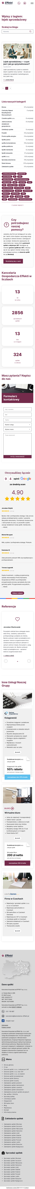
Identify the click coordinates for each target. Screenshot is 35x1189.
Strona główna (8, 1065)
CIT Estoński (19, 196)
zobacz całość (9, 655)
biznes (27, 187)
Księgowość (11, 718)
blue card (18, 190)
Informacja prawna (10, 1112)
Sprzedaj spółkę (9, 1096)
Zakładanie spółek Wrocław (13, 1124)
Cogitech (26, 1187)
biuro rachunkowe (7, 187)
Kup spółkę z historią (11, 1094)
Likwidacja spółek (10, 1099)
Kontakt (6, 1110)
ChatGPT (5, 196)
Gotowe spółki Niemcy (11, 1078)
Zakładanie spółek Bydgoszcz (13, 1147)
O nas (6, 1067)
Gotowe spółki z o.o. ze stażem (14, 1074)
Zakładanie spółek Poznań (12, 1140)
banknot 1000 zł (12, 185)
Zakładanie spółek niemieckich (14, 1085)
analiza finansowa (7, 179)
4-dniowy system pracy (9, 173)
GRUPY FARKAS (17, 1007)
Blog (5, 1105)
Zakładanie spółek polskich (13, 1083)
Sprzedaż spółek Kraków (12, 1172)
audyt (29, 182)
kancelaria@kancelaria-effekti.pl (17, 1016)
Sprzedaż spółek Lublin (11, 1176)
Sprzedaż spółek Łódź (11, 1167)
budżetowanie (27, 190)
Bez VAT (22, 185)
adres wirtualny (7, 176)
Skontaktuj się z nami (13, 261)
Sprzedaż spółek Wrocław (12, 1158)
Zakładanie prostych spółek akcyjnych (16, 1092)
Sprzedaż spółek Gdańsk (12, 1169)
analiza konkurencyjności (21, 179)
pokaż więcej (17, 205)
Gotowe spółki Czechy (11, 1081)
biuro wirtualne (19, 187)
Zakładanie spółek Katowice (13, 1131)
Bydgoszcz (6, 193)
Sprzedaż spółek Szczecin (12, 1160)
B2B (4, 185)
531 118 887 (10, 1011)
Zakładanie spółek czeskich (13, 1087)
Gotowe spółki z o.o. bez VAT (13, 1071)
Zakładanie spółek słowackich (13, 1089)
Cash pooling (15, 193)
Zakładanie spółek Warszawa (13, 1129)
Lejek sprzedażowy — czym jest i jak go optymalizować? (16, 63)
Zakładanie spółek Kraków (12, 1137)
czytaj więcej (9, 79)
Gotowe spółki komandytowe (13, 1076)
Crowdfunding (12, 199)
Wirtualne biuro (12, 813)
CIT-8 (26, 196)
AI (14, 176)
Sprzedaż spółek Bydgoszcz (13, 1181)
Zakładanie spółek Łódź (12, 1133)
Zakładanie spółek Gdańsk (12, 1135)
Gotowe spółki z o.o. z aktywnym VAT (16, 1069)
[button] (6, 661)
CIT (12, 196)
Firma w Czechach (14, 898)
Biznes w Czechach (8, 190)
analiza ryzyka (6, 182)
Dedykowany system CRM (12, 1187)
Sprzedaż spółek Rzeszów (12, 1178)
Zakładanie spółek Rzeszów (13, 1144)
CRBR (4, 199)
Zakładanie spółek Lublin (12, 1142)
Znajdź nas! (10, 1021)
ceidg (23, 193)
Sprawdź (17, 752)
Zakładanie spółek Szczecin (13, 1126)
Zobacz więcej (17, 593)
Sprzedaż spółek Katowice (12, 1165)
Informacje (5, 1025)
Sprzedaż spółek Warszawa (13, 1163)
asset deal (22, 182)
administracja (21, 173)
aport (15, 182)
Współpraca (8, 1108)
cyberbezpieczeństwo (25, 199)
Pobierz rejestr (6, 1027)
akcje (19, 176)
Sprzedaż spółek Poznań (12, 1174)
